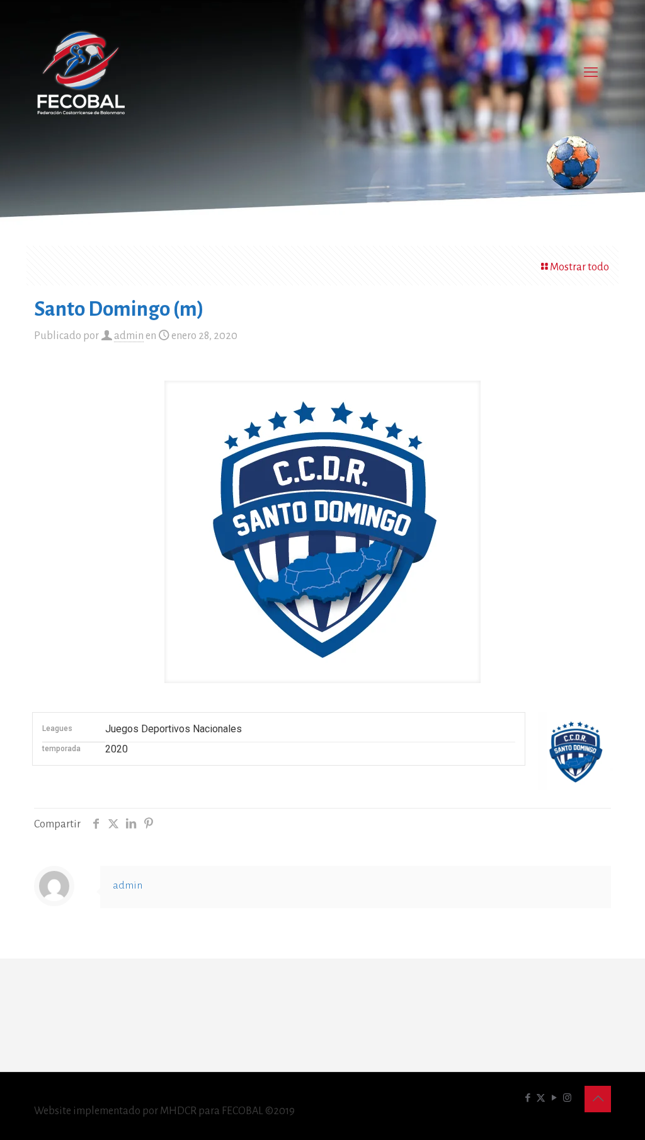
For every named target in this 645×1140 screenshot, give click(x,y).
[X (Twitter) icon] (540, 1098)
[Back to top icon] (598, 1099)
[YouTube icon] (554, 1098)
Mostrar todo (579, 267)
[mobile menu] (591, 72)
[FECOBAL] (81, 72)
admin (129, 336)
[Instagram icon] (567, 1098)
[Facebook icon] (527, 1098)
